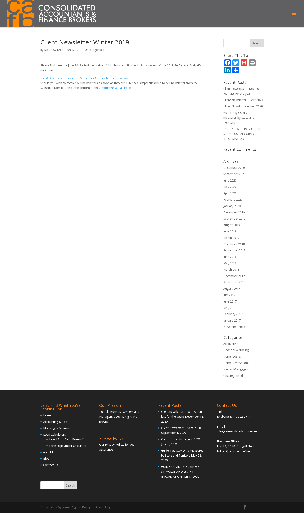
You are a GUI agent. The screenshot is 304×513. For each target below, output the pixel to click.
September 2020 (234, 174)
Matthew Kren (53, 50)
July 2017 (229, 295)
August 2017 (231, 289)
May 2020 (230, 187)
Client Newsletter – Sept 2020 (243, 100)
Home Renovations (236, 363)
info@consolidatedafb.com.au (237, 431)
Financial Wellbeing (236, 350)
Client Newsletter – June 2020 (243, 106)
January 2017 (232, 320)
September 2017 (234, 282)
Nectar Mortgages (235, 369)
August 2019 (231, 225)
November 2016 (234, 327)
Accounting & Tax (55, 422)
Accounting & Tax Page (115, 88)
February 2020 (233, 199)
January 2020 (232, 206)
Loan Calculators (54, 434)
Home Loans (232, 356)
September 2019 (234, 218)
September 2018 (234, 250)
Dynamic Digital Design (75, 507)
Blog (46, 458)
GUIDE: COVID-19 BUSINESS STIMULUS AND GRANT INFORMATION (242, 134)
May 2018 (230, 263)
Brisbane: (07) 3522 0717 (233, 417)
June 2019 (230, 231)
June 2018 (230, 257)
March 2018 (231, 269)
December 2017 (234, 276)
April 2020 (230, 193)
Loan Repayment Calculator (67, 446)
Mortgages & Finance (57, 428)
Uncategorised (94, 50)
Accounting (230, 344)
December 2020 (234, 168)
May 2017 (230, 308)
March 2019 (231, 238)
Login (109, 507)
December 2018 (234, 244)
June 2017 (230, 301)
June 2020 (230, 180)
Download (122, 77)
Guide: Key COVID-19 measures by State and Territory (238, 117)
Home (47, 415)
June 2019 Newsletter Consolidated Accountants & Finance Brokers (77, 77)
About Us (49, 452)
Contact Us (50, 465)
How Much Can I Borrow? (66, 439)
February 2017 (233, 314)
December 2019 (234, 212)
